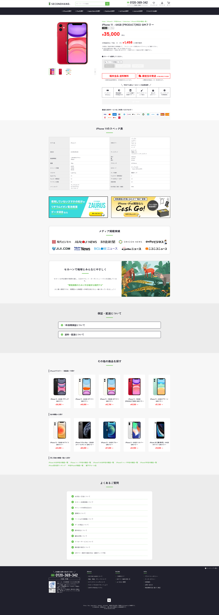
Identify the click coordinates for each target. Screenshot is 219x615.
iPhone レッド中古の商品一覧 (81, 462)
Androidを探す (138, 11)
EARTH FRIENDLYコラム (95, 587)
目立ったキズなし (123, 66)
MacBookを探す (110, 11)
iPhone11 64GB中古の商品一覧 (103, 462)
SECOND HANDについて (95, 576)
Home (103, 21)
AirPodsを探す (124, 11)
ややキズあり (138, 66)
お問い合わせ (149, 585)
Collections (126, 21)
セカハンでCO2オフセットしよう (98, 585)
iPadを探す (79, 11)
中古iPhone (117, 21)
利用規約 (147, 582)
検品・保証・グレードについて (97, 579)
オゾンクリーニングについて (96, 582)
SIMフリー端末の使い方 (123, 579)
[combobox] (90, 4)
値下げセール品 (91, 465)
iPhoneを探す (67, 11)
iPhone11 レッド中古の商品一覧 (127, 462)
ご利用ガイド (120, 576)
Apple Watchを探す (94, 11)
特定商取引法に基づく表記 (152, 587)
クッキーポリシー (150, 579)
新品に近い (109, 66)
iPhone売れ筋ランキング (57, 465)
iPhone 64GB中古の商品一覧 (58, 462)
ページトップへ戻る (212, 568)
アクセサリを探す (151, 11)
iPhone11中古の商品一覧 (138, 21)
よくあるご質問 (121, 582)
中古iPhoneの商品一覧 (75, 465)
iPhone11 (110, 21)
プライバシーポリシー (151, 576)
